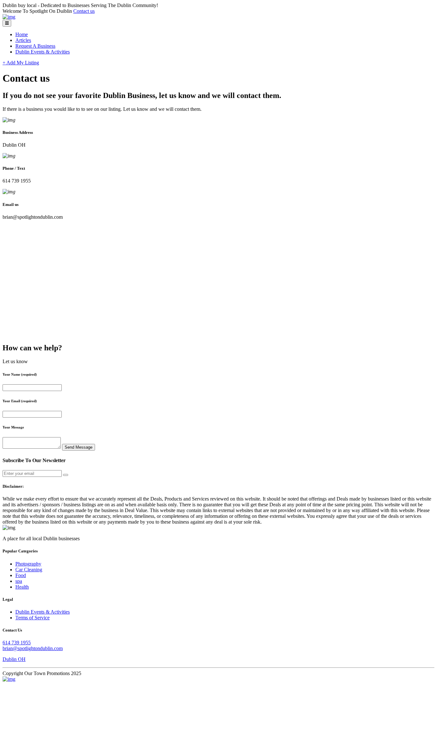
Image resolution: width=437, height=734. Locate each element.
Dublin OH (14, 659)
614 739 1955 (17, 642)
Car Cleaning (28, 569)
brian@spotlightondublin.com (33, 648)
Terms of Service (32, 617)
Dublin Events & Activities (42, 51)
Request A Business (35, 46)
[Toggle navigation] (7, 23)
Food (20, 575)
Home (21, 34)
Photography (28, 564)
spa (18, 581)
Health (22, 587)
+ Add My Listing (21, 62)
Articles (23, 40)
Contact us (84, 11)
